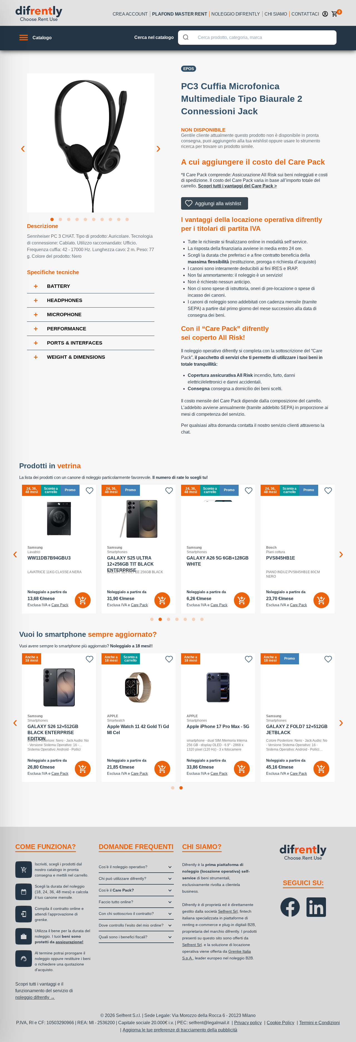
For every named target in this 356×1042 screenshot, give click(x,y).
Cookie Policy (280, 1022)
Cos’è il (116, 890)
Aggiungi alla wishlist (218, 203)
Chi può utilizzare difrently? (122, 878)
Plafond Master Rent (179, 14)
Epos (188, 68)
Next (158, 143)
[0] (334, 14)
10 (128, 220)
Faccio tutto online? (116, 902)
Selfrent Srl (228, 911)
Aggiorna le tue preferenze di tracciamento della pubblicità (180, 1030)
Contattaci (305, 14)
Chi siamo (275, 14)
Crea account (130, 14)
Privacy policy (248, 1022)
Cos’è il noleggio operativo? (123, 867)
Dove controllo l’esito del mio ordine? (131, 925)
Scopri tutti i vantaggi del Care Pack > (237, 186)
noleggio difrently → (35, 997)
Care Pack (59, 605)
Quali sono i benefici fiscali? (123, 937)
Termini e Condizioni (319, 1022)
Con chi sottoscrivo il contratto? (126, 913)
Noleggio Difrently (235, 14)
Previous (23, 143)
